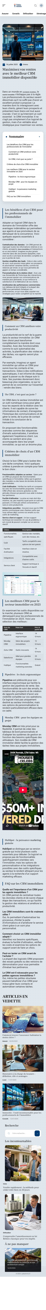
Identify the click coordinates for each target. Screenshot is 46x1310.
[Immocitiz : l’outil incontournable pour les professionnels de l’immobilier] (23, 1097)
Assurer (5, 1041)
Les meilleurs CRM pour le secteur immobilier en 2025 (21, 170)
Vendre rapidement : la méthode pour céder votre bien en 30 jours (21, 1188)
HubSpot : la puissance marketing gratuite (22, 190)
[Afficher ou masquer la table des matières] (32, 136)
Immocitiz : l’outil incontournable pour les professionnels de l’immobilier (21, 1113)
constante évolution (29, 92)
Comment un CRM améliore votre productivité (22, 153)
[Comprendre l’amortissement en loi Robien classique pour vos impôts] (23, 1212)
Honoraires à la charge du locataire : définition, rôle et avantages (18, 1075)
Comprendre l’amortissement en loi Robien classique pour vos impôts (20, 1237)
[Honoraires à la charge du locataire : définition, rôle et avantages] (23, 1058)
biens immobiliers (24, 249)
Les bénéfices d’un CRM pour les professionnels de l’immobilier (20, 145)
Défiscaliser (7, 1233)
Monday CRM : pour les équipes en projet (23, 182)
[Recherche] (35, 5)
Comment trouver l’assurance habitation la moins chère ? (21, 1036)
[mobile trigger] (4, 5)
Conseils (5, 1119)
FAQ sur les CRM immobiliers (19, 196)
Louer (4, 1080)
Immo (25, 64)
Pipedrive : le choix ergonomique (22, 176)
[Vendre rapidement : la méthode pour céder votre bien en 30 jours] (23, 1163)
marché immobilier (8, 95)
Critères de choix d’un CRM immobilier (22, 164)
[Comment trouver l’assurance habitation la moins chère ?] (23, 1019)
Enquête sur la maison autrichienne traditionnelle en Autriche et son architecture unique (22, 1262)
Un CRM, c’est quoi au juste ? (21, 159)
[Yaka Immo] (18, 5)
